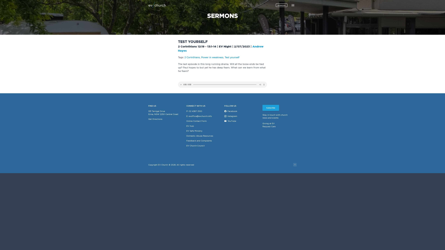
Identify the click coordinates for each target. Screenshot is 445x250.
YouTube (231, 121)
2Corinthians (192, 57)
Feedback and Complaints (199, 141)
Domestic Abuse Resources (199, 136)
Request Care (269, 126)
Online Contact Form (196, 121)
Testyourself (232, 57)
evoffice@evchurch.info (200, 116)
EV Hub (190, 126)
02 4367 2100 (195, 111)
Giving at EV (268, 123)
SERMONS (282, 5)
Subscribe (270, 108)
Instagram (232, 116)
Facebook (232, 111)
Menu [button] (290, 5)
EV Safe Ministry (194, 131)
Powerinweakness (212, 57)
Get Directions (155, 119)
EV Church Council (195, 146)
